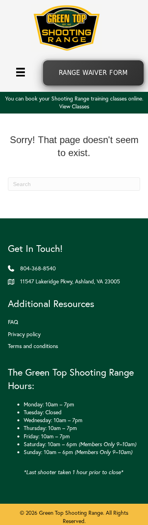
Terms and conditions (33, 346)
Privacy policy (24, 334)
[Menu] (20, 72)
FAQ (13, 322)
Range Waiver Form (93, 72)
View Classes (74, 106)
